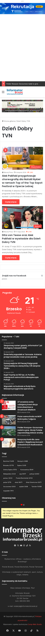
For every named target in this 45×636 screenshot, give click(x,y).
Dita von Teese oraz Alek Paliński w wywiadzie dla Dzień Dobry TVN (21, 238)
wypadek (8, 491)
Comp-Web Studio (35, 624)
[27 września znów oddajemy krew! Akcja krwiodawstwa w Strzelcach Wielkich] (9, 405)
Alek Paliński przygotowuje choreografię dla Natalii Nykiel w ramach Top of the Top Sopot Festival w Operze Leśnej (22, 181)
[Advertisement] (22, 57)
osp (22, 474)
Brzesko (8, 465)
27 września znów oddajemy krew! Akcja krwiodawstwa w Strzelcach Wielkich (28, 406)
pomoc (7, 478)
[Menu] (3, 93)
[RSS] (30, 545)
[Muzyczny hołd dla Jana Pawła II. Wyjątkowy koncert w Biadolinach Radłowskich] (9, 443)
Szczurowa (9, 486)
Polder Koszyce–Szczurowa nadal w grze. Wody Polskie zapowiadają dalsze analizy (30, 430)
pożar (7, 482)
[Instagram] (24, 545)
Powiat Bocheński (24, 478)
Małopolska (9, 474)
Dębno (21, 465)
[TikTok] (27, 545)
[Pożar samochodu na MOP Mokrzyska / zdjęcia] (9, 420)
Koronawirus (26, 470)
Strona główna (9, 121)
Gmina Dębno (10, 470)
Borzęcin (23, 461)
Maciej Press (8, 172)
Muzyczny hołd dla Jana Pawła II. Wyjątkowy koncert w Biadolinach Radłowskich (30, 442)
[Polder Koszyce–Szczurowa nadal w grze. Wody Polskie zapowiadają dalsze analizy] (9, 431)
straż (18, 482)
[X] (18, 545)
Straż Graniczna (34, 482)
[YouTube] (21, 545)
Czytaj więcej (10, 202)
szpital (23, 486)
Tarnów (37, 486)
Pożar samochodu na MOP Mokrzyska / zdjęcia (30, 417)
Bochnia (8, 461)
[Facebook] (15, 545)
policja (34, 474)
